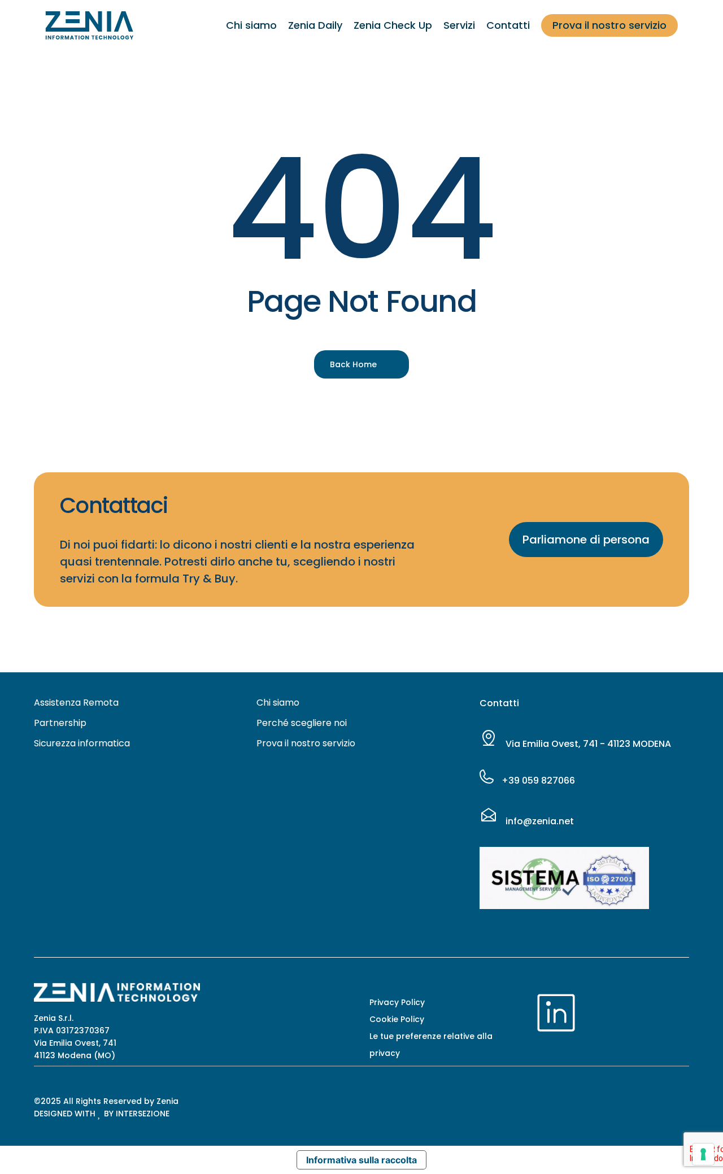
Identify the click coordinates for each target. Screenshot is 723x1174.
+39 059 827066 (537, 780)
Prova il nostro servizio (305, 743)
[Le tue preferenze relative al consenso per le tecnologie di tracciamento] (703, 1154)
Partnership (60, 722)
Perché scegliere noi (301, 722)
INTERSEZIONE (142, 1113)
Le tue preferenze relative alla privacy (431, 1044)
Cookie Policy (396, 1019)
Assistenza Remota (76, 702)
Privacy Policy (397, 1002)
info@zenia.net (538, 821)
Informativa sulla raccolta (361, 1160)
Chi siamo (277, 702)
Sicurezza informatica (82, 743)
